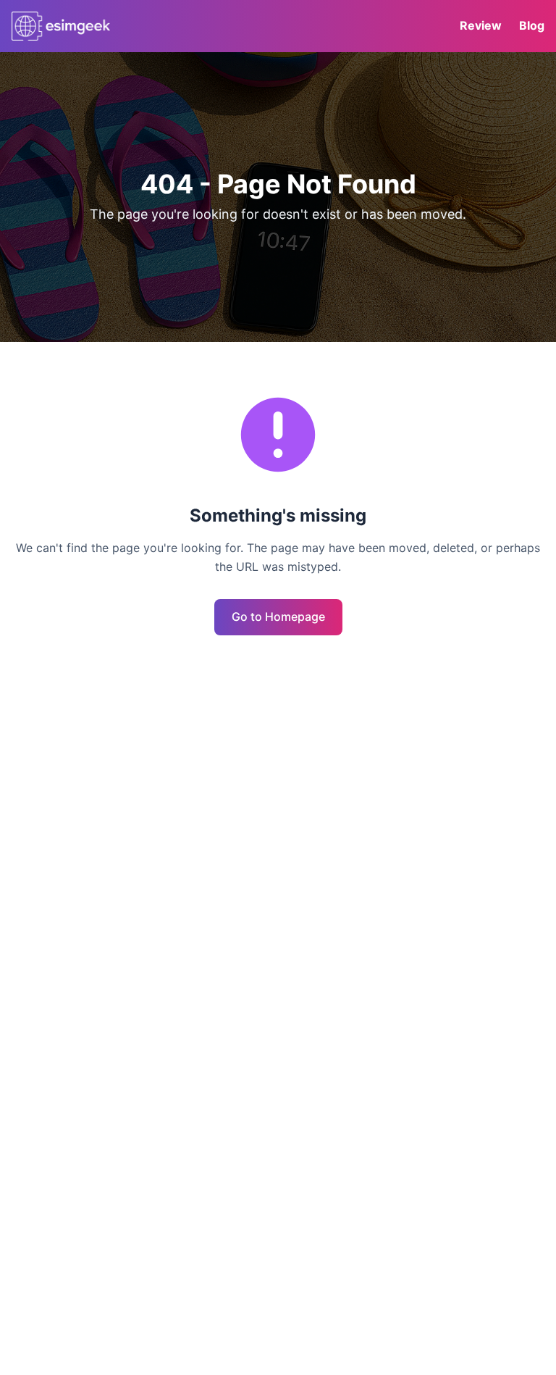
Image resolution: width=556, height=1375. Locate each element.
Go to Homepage (278, 616)
